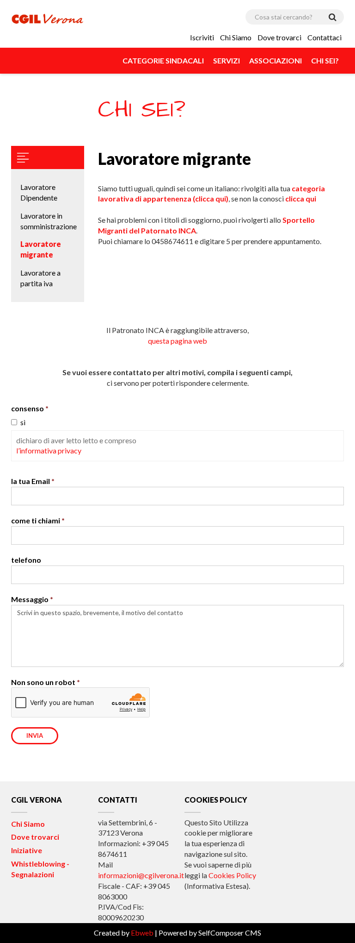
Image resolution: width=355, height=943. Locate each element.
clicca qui (300, 198)
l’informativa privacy (48, 450)
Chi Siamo (235, 37)
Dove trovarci (279, 37)
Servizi (226, 60)
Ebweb (142, 932)
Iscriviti (202, 37)
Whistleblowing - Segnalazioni (40, 869)
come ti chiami (35, 520)
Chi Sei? (325, 60)
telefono (26, 559)
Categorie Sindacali (163, 60)
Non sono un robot (43, 682)
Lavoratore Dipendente (38, 192)
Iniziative (26, 850)
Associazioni (275, 60)
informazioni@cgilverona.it (141, 875)
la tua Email (30, 481)
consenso (27, 408)
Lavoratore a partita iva (40, 278)
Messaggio (30, 599)
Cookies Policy (232, 875)
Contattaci (324, 37)
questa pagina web (177, 340)
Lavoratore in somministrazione (47, 221)
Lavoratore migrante (40, 249)
